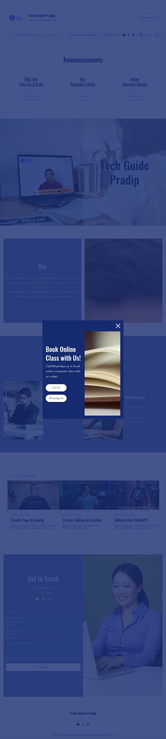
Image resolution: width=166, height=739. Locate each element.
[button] (118, 326)
